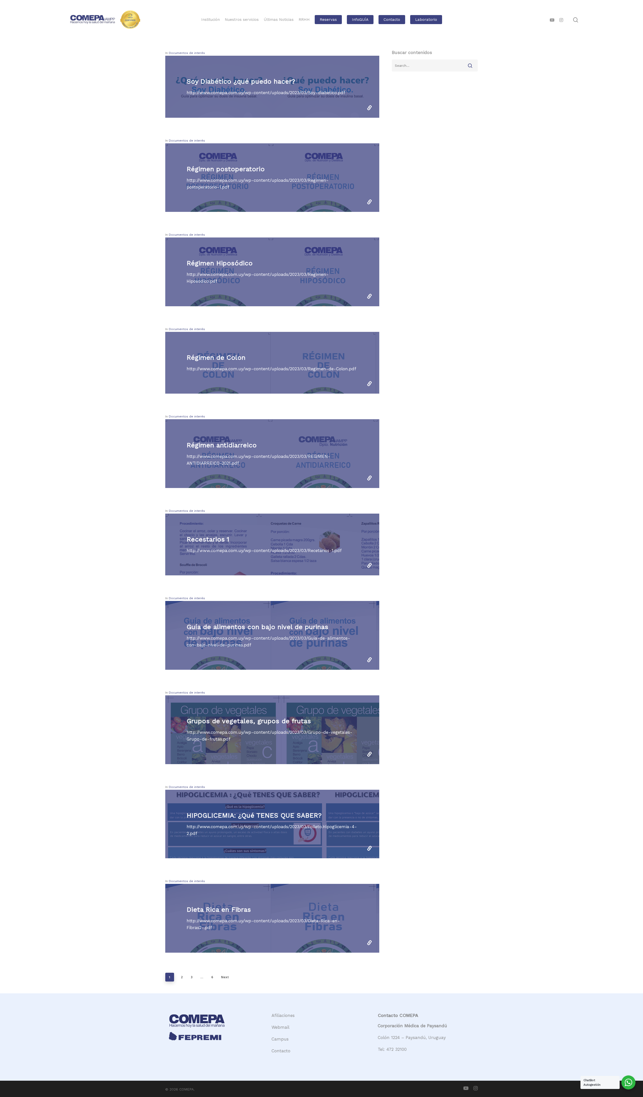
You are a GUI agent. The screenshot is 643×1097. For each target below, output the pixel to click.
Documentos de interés (187, 53)
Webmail (280, 1027)
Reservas (328, 20)
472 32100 (396, 1049)
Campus (280, 1039)
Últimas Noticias (279, 20)
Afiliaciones (283, 1015)
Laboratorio (426, 20)
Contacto (392, 20)
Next (225, 977)
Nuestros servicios (242, 20)
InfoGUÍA (360, 20)
